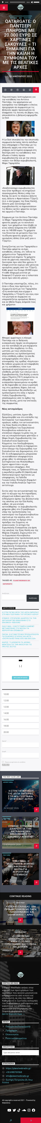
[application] (20, 2)
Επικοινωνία (12, 1034)
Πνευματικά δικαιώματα (18, 1026)
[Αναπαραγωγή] (3, 2)
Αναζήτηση (5, 593)
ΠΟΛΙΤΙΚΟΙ (27, 18)
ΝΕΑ (20, 18)
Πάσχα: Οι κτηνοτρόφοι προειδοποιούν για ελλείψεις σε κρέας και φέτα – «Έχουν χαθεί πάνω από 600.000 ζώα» (20, 636)
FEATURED (13, 18)
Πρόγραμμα (11, 1030)
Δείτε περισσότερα (12, 1014)
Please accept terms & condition (15, 762)
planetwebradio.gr (21, 580)
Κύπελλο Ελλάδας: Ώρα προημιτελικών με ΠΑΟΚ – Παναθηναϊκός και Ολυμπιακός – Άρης (20, 910)
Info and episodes (20, 678)
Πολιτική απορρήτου (16, 1038)
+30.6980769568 (14, 1072)
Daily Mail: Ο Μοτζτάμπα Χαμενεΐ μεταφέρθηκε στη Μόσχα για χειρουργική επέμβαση (18, 628)
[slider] (37, 2)
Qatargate (7, 584)
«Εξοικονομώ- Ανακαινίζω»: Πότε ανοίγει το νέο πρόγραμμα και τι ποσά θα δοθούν (20, 941)
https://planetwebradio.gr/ (18, 1068)
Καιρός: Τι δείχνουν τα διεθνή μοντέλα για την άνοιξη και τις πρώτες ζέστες (17, 644)
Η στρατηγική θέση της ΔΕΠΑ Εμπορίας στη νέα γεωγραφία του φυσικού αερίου (20, 613)
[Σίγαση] (32, 2)
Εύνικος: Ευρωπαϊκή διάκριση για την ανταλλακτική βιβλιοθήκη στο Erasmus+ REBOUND (19, 620)
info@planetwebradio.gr (17, 1076)
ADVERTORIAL (8, 782)
